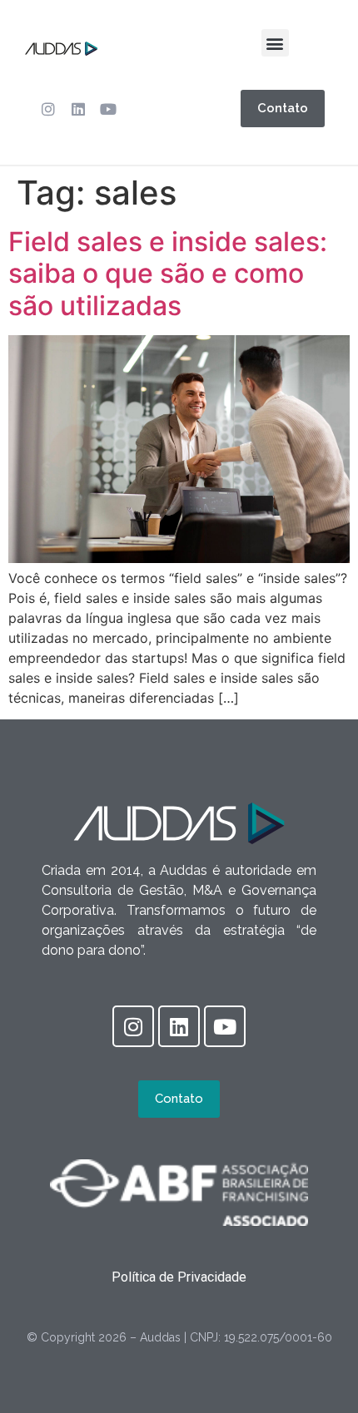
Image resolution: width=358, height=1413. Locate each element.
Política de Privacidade (179, 1277)
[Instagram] (48, 109)
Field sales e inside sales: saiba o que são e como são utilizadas (167, 273)
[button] (275, 43)
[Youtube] (108, 109)
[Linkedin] (78, 109)
